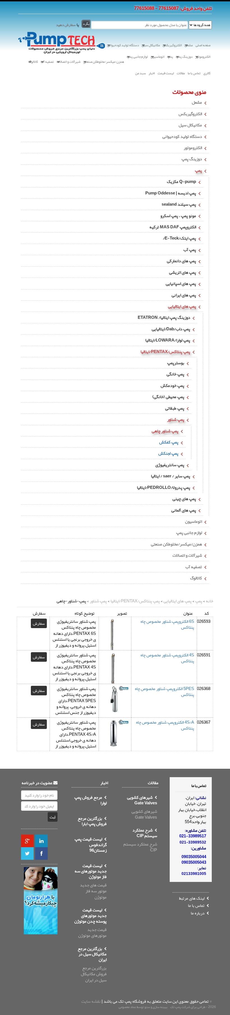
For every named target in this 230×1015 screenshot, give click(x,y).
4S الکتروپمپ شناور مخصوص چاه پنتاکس (167, 658)
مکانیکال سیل (190, 125)
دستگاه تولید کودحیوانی (182, 136)
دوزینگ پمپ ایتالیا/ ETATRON (164, 317)
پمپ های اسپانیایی (181, 283)
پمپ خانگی (175, 374)
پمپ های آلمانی (183, 510)
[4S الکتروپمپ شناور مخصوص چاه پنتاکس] (114, 678)
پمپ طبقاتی (174, 408)
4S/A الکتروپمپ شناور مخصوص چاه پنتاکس (165, 725)
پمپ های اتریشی (182, 272)
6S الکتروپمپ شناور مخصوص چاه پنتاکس (167, 624)
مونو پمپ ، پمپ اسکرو (178, 216)
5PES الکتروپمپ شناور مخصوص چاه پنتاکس (164, 691)
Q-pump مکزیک (181, 181)
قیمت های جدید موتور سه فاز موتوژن (91, 882)
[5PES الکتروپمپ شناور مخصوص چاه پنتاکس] (114, 701)
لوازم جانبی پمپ (189, 532)
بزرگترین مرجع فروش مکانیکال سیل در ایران (92, 965)
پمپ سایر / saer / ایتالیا (170, 476)
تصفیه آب (193, 567)
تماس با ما (194, 73)
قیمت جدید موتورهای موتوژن (90, 923)
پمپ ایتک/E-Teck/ (179, 238)
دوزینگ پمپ (191, 159)
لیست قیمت (166, 73)
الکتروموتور (193, 147)
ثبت (53, 817)
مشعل (197, 102)
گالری (206, 73)
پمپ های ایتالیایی (182, 306)
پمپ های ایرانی (184, 295)
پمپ (198, 170)
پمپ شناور (175, 419)
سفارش (39, 623)
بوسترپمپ (175, 363)
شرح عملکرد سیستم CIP (140, 840)
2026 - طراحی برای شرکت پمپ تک (193, 1007)
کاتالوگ (196, 578)
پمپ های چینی (184, 498)
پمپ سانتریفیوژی (169, 465)
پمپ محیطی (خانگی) (168, 396)
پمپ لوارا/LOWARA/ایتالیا (167, 340)
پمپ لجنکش (168, 453)
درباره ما (198, 913)
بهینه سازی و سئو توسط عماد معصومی (143, 1007)
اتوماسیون (193, 521)
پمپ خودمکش (172, 385)
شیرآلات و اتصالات (187, 555)
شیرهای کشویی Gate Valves (142, 808)
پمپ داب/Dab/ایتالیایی (171, 329)
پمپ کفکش (168, 442)
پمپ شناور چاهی (165, 431)
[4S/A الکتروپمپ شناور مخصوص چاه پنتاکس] (114, 735)
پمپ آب (189, 249)
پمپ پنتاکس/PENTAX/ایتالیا (165, 351)
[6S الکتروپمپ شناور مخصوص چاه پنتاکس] (114, 642)
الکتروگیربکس (190, 114)
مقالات (181, 73)
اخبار (152, 73)
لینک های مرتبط (192, 898)
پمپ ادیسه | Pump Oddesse (170, 193)
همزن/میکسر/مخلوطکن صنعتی (176, 544)
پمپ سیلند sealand (179, 204)
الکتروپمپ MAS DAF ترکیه (173, 227)
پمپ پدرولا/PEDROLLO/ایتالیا (163, 487)
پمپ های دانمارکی (181, 261)
